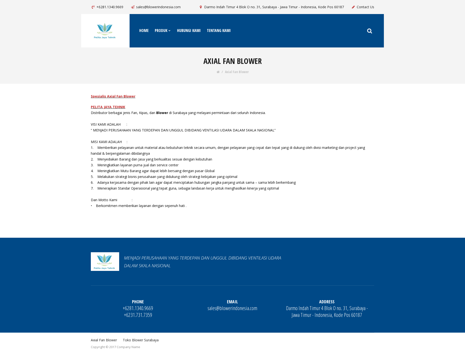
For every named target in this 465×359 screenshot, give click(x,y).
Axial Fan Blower (237, 72)
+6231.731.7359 (138, 314)
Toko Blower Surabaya (141, 340)
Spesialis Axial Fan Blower (113, 96)
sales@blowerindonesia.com (158, 7)
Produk (161, 30)
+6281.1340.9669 (109, 7)
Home (144, 30)
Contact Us (365, 7)
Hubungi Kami (189, 30)
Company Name (128, 347)
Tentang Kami (219, 30)
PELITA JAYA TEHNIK (108, 107)
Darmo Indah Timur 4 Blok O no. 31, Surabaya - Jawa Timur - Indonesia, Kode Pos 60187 (274, 7)
